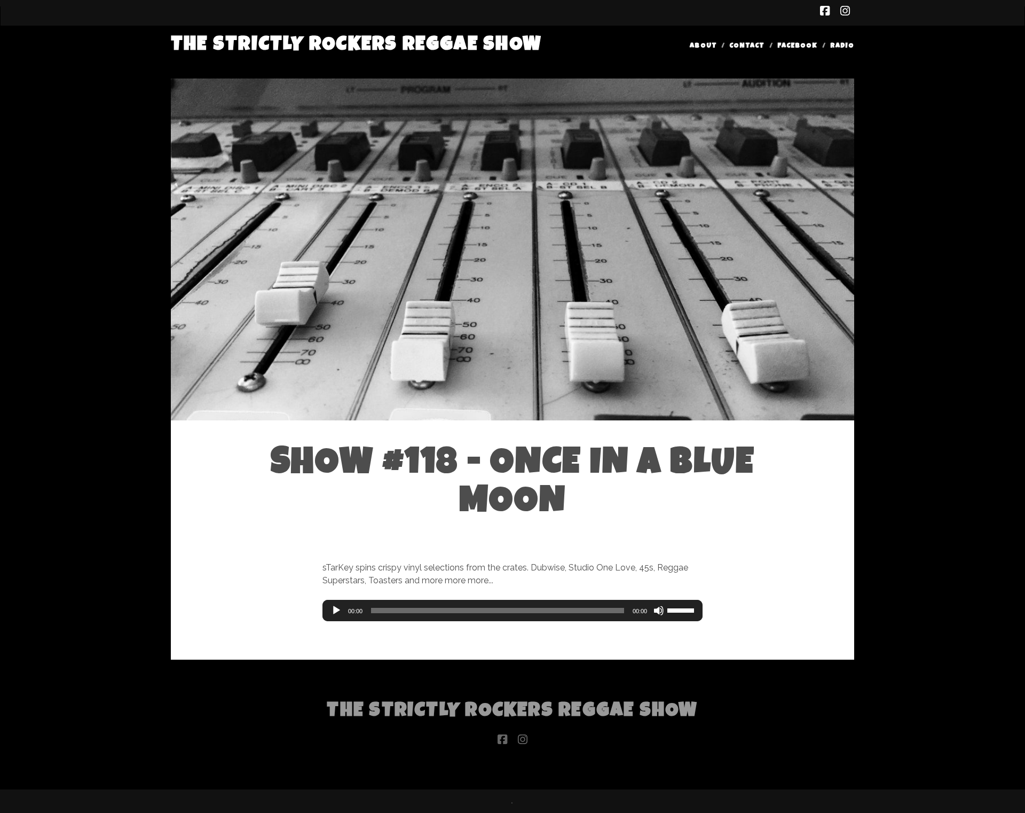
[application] (512, 610)
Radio (842, 46)
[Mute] (658, 610)
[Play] (336, 610)
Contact (746, 46)
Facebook (797, 46)
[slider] (682, 609)
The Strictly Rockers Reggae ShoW (356, 46)
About (703, 46)
